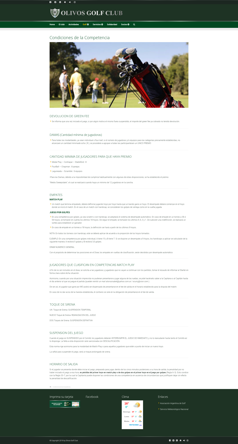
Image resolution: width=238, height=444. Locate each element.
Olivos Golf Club (72, 440)
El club (62, 24)
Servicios (97, 24)
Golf (85, 24)
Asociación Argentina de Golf (172, 403)
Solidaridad (112, 24)
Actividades (74, 24)
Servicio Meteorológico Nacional (174, 409)
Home (52, 24)
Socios (124, 24)
